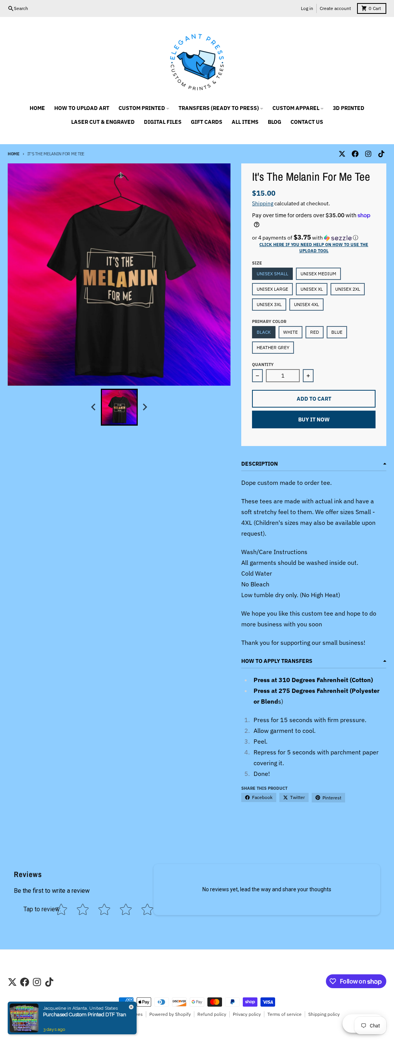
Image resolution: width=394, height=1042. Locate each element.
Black (264, 332)
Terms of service (284, 1014)
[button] (314, 237)
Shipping (262, 203)
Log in (307, 8)
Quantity (263, 364)
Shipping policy (324, 1014)
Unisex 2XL (347, 289)
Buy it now (314, 419)
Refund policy (211, 1014)
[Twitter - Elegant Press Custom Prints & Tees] (342, 154)
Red (314, 332)
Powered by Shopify (170, 1014)
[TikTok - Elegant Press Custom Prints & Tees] (381, 154)
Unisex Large (272, 289)
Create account (335, 8)
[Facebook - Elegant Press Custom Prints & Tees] (355, 154)
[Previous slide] (93, 407)
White (290, 332)
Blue (336, 332)
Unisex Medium (318, 273)
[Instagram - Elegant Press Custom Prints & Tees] (368, 154)
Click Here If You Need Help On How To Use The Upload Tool (313, 247)
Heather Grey (273, 347)
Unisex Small (272, 273)
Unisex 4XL (306, 304)
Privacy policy (247, 1014)
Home (14, 153)
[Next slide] (144, 407)
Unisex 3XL (269, 304)
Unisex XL (312, 289)
